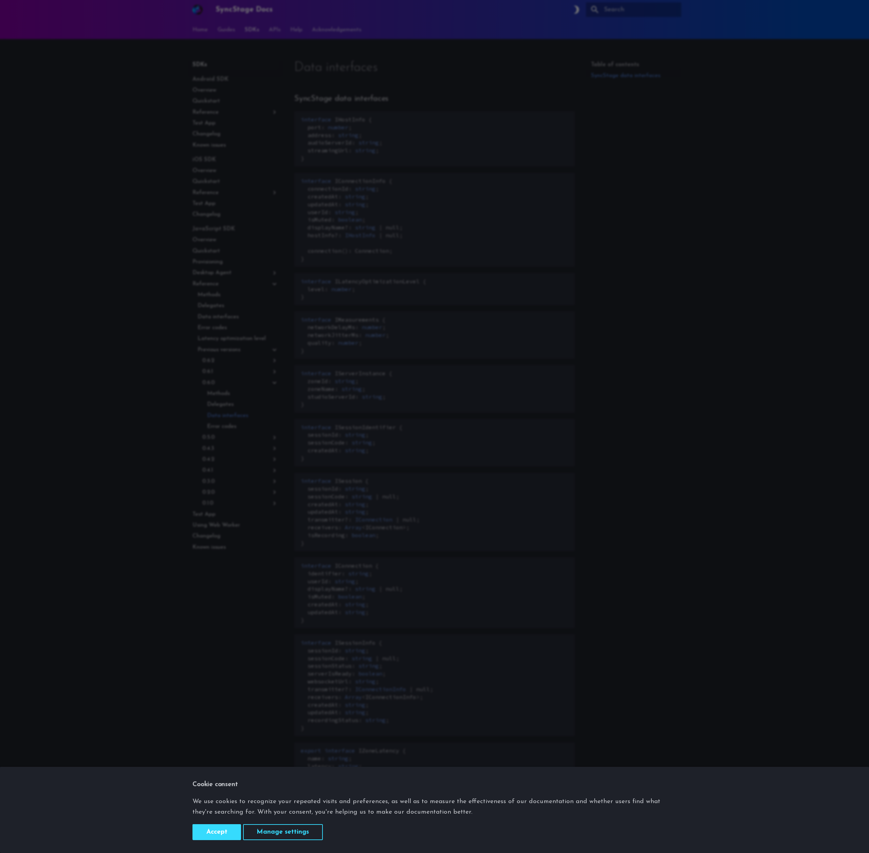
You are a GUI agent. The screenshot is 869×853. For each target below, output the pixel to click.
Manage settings (283, 832)
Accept (216, 832)
